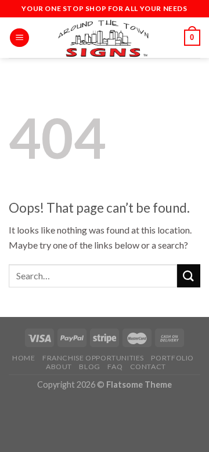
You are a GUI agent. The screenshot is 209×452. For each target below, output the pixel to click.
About (59, 366)
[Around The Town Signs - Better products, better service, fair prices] (104, 37)
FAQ (114, 366)
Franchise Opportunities (93, 357)
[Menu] (19, 38)
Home (23, 357)
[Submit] (188, 275)
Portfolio (172, 357)
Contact (148, 366)
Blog (89, 366)
